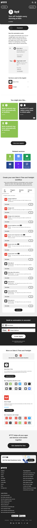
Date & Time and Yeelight (27, 484)
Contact (22, 520)
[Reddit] (27, 523)
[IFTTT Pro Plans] (21, 225)
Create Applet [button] (18, 336)
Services (2, 472)
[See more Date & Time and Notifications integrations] (18, 384)
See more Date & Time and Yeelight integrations (18, 357)
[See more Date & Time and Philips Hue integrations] (8, 389)
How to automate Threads (5, 508)
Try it (31, 204)
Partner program (17, 520)
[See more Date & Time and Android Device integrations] (8, 384)
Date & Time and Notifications (28, 474)
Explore (2, 470)
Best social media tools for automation (8, 512)
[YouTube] (19, 523)
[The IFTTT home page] (4, 2)
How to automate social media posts (7, 510)
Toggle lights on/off (21, 60)
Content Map (3, 482)
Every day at (19, 48)
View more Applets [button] (18, 143)
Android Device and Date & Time (29, 472)
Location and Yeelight (27, 486)
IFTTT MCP (3, 478)
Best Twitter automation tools (6, 497)
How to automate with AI (5, 495)
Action (10, 200)
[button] (35, 2)
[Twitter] (22, 523)
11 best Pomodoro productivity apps (7, 506)
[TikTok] (24, 523)
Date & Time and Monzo (27, 480)
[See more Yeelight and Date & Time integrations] (18, 418)
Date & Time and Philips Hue (28, 478)
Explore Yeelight (9, 410)
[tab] (5, 191)
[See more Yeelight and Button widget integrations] (8, 418)
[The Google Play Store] (22, 516)
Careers (11, 520)
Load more (18, 310)
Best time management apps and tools (8, 499)
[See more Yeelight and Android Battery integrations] (27, 423)
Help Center (3, 480)
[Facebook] (11, 523)
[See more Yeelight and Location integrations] (27, 418)
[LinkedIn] (13, 523)
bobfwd (11, 21)
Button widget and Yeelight (28, 482)
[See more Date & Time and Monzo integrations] (18, 389)
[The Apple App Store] (15, 516)
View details (7, 204)
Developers (7, 520)
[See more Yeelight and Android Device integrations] (18, 423)
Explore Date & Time (10, 376)
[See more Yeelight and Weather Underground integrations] (8, 423)
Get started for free (19, 445)
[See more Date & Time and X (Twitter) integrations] (27, 384)
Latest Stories (4, 493)
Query (10, 236)
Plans (2, 486)
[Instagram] (16, 523)
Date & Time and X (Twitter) (28, 476)
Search (2, 484)
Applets (2, 476)
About (30, 520)
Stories (2, 474)
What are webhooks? (5, 504)
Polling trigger (11, 264)
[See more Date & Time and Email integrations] (27, 389)
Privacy (26, 520)
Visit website (6, 407)
